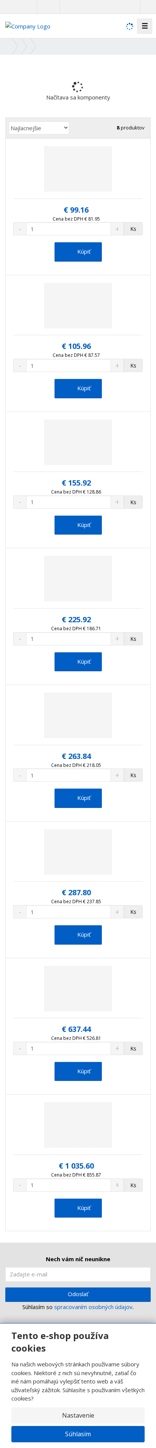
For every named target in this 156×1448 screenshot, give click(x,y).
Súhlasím (78, 1434)
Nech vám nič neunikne (78, 1259)
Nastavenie (78, 1415)
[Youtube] (52, 6)
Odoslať (78, 1294)
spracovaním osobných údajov (93, 1307)
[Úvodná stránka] (27, 25)
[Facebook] (44, 6)
